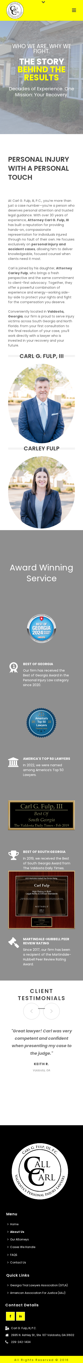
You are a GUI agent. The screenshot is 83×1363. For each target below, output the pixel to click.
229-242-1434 (21, 1342)
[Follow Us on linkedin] (20, 1316)
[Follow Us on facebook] (10, 1316)
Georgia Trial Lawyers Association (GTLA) (39, 1285)
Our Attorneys (19, 1239)
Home (14, 1224)
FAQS (13, 1255)
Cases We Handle (22, 1247)
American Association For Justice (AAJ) (37, 1293)
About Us (17, 1232)
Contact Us (18, 1262)
